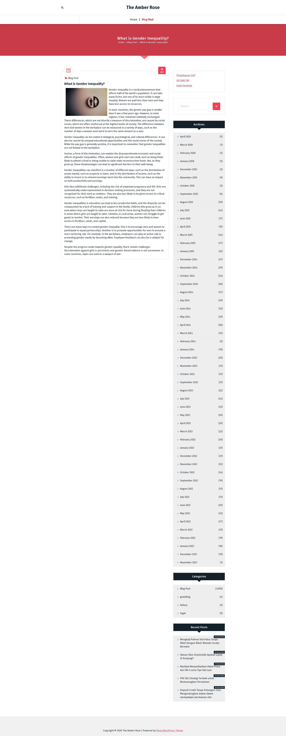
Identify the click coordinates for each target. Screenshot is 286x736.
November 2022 (188, 464)
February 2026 (188, 153)
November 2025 (188, 177)
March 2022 (186, 529)
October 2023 (187, 374)
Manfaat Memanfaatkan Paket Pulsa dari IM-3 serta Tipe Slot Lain (200, 668)
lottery (183, 605)
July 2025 (184, 210)
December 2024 (188, 259)
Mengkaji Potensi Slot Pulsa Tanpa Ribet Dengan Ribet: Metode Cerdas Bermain (199, 643)
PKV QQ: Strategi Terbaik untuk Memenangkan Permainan (197, 680)
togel (183, 613)
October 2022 (187, 472)
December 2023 (188, 357)
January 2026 (187, 161)
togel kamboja (184, 85)
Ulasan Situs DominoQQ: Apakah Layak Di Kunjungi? (201, 656)
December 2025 (188, 169)
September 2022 (189, 480)
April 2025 (185, 226)
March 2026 (186, 144)
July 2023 (184, 398)
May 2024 (185, 316)
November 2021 (188, 562)
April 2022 (185, 521)
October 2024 (187, 275)
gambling (185, 596)
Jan (162, 70)
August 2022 (186, 488)
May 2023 (185, 415)
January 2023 (187, 447)
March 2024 (186, 333)
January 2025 (187, 251)
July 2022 (184, 497)
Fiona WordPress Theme (169, 730)
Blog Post (148, 19)
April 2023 (185, 423)
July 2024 (185, 300)
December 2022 (188, 456)
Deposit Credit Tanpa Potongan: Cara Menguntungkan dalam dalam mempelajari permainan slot (200, 694)
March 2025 (186, 234)
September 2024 (189, 284)
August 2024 (186, 292)
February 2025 (187, 243)
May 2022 (185, 513)
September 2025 (189, 194)
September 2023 (189, 382)
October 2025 (187, 185)
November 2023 (188, 366)
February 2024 (188, 341)
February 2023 (187, 439)
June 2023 (185, 406)
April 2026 (185, 136)
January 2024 (187, 349)
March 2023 (186, 431)
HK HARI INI (182, 80)
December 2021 (188, 554)
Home (133, 19)
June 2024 (185, 308)
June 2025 (185, 218)
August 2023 (186, 390)
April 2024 (185, 325)
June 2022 (185, 505)
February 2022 (187, 537)
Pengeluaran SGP (185, 75)
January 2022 (187, 546)
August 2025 (186, 202)
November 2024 (188, 267)
